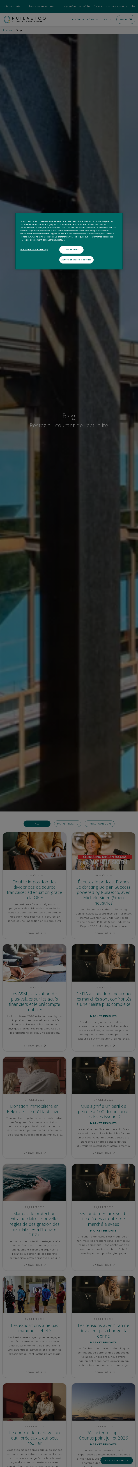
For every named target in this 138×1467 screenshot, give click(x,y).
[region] (69, 241)
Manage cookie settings (34, 249)
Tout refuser (71, 249)
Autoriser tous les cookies (76, 259)
